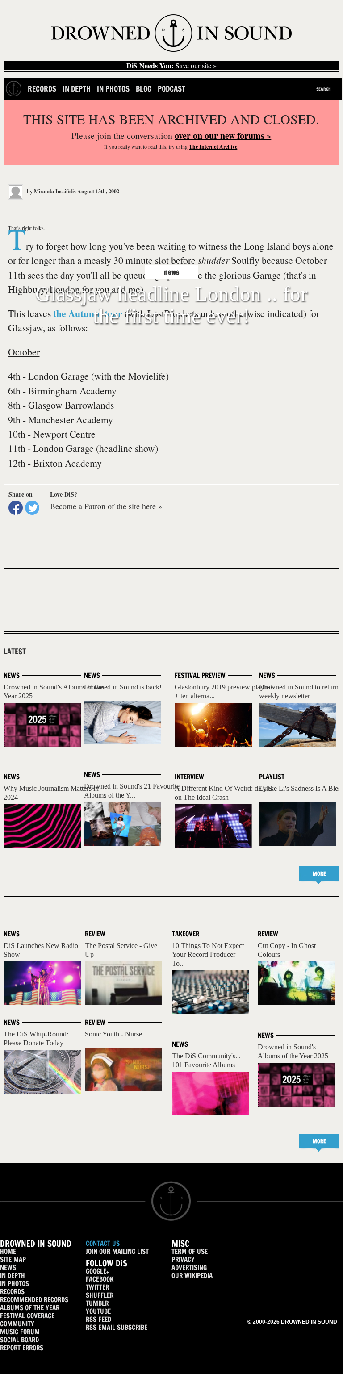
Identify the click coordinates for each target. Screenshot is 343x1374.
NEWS (8, 1267)
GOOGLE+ (97, 1271)
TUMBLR (97, 1303)
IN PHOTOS (14, 1283)
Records (42, 88)
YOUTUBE (98, 1311)
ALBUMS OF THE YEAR (29, 1307)
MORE (319, 873)
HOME (8, 1251)
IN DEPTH (12, 1275)
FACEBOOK (99, 1279)
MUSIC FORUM (20, 1331)
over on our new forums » (223, 135)
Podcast (171, 88)
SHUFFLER (99, 1295)
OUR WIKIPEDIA (192, 1275)
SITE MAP (13, 1259)
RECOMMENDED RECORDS (34, 1299)
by (50, 191)
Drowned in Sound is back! (123, 687)
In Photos (113, 88)
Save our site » (171, 65)
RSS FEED (98, 1319)
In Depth (77, 88)
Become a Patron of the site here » (106, 506)
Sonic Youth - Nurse (113, 1034)
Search (323, 89)
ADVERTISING (189, 1267)
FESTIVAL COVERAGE (27, 1315)
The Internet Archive (213, 146)
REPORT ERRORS (21, 1348)
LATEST (15, 651)
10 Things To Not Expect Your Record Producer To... (208, 954)
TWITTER (97, 1287)
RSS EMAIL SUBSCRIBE (116, 1327)
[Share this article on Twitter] (32, 508)
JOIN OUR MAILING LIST (117, 1251)
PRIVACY (183, 1259)
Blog (143, 88)
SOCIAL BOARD (19, 1340)
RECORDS (12, 1291)
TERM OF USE (190, 1251)
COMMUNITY (17, 1323)
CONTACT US (103, 1243)
